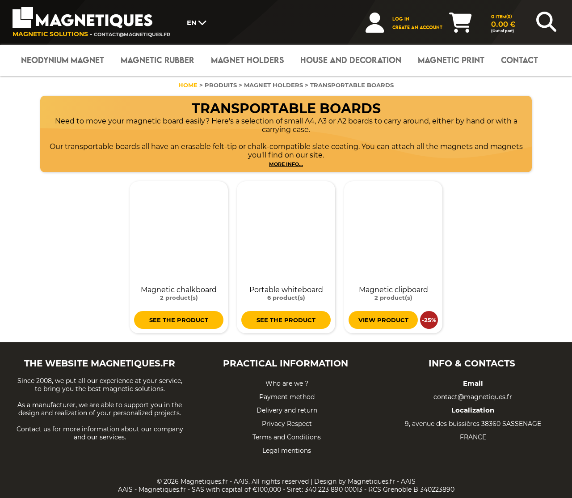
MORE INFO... (286, 164)
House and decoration (350, 60)
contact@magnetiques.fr (132, 34)
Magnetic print (451, 60)
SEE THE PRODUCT (178, 319)
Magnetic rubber (157, 60)
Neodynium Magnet (62, 60)
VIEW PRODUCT (383, 319)
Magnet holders (247, 60)
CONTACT (519, 60)
